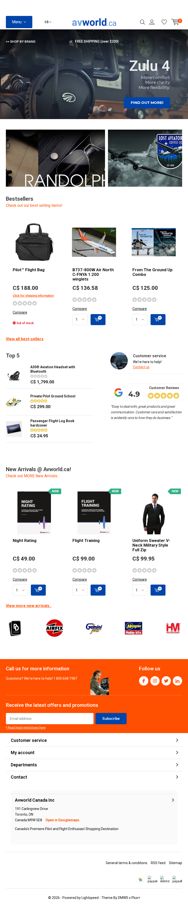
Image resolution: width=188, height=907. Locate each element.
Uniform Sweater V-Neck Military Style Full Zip (151, 545)
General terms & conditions (126, 863)
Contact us (141, 367)
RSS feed (158, 863)
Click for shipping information (33, 295)
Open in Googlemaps (62, 820)
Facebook (143, 681)
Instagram (155, 681)
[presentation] (47, 41)
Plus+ (135, 898)
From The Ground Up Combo (152, 272)
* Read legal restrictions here (26, 727)
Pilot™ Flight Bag (29, 269)
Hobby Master (173, 628)
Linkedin (177, 681)
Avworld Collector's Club (97, 41)
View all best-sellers (25, 339)
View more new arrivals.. (28, 605)
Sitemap (175, 863)
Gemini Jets (94, 628)
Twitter (166, 681)
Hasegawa (133, 628)
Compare (20, 312)
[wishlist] (164, 22)
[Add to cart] (98, 319)
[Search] (142, 22)
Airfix (54, 628)
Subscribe (111, 718)
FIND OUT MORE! (147, 102)
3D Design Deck (15, 628)
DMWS (123, 898)
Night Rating (24, 540)
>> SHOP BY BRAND (20, 41)
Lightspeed (90, 898)
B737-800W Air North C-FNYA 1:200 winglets (93, 274)
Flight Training (86, 540)
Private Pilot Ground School (52, 396)
